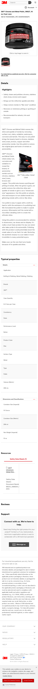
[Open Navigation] (35, 2)
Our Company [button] (9, 626)
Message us (21, 544)
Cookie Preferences (15, 659)
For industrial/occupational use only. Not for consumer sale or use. (18, 74)
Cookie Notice (7, 676)
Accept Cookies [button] (28, 680)
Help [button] (5, 644)
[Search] (29, 2)
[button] (9, 685)
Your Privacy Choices (16, 657)
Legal (11, 654)
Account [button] (31, 7)
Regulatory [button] (8, 638)
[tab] (18, 459)
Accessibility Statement (17, 656)
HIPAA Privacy (24, 654)
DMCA (32, 654)
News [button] (5, 632)
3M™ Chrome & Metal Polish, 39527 (10, 470)
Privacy (16, 654)
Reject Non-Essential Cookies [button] (12, 680)
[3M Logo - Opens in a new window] (4, 2)
